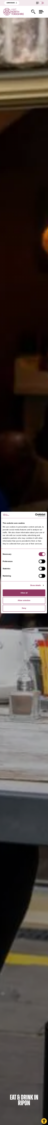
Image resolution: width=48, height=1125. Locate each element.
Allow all (24, 593)
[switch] (42, 561)
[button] (41, 12)
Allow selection (24, 600)
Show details (35, 585)
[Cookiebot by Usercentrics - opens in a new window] (35, 514)
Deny (24, 608)
